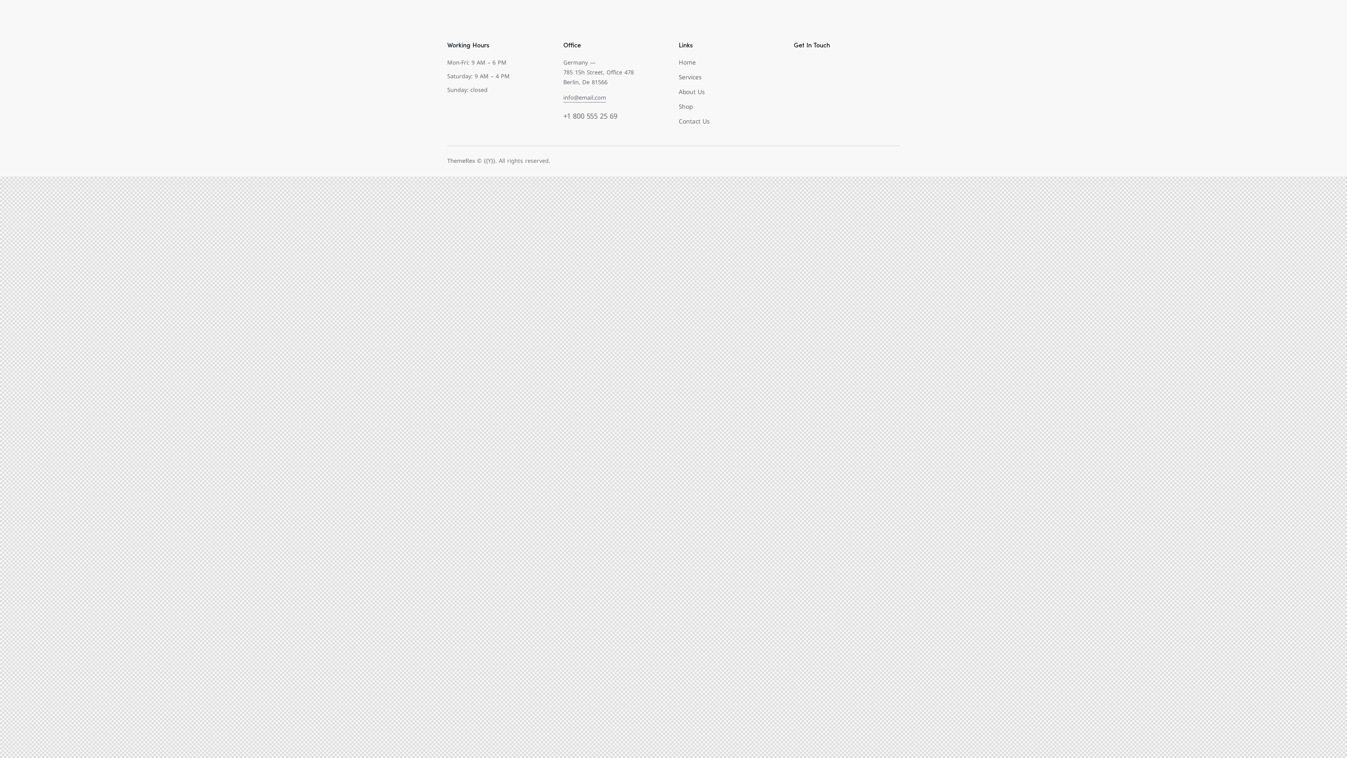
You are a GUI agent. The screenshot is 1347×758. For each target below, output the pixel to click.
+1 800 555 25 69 (590, 116)
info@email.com (584, 97)
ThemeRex (461, 161)
